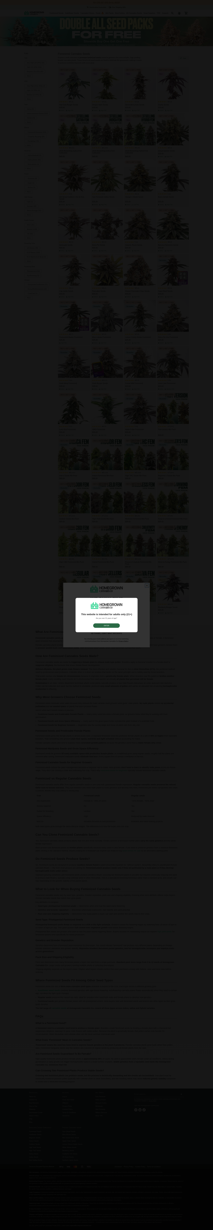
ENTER (106, 625)
